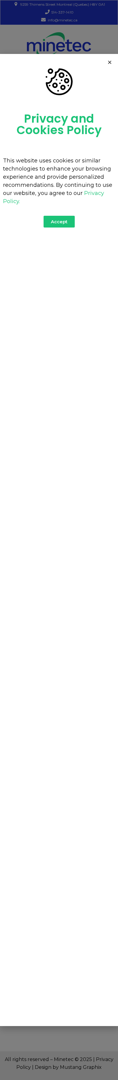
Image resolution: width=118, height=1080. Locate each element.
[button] (109, 62)
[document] (59, 540)
